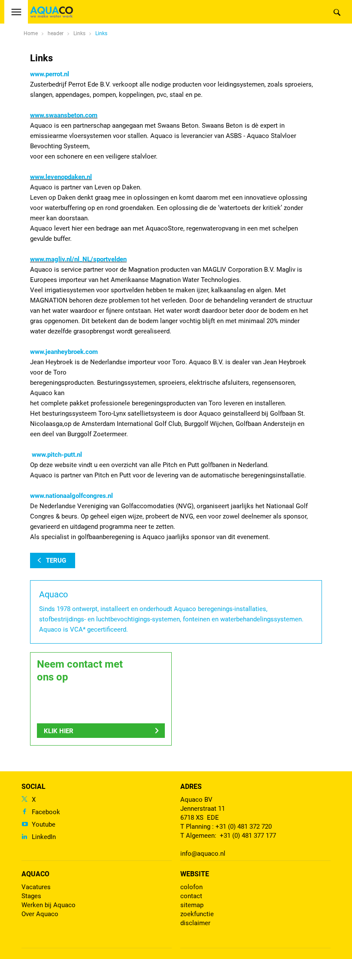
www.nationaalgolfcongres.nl (71, 496)
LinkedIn (44, 837)
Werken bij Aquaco (48, 905)
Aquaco (35, 874)
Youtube (43, 824)
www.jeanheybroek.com (64, 352)
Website (194, 874)
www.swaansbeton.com (63, 115)
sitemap (191, 905)
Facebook (46, 812)
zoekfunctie (197, 914)
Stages (31, 896)
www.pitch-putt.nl (57, 455)
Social (33, 786)
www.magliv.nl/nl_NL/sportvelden (78, 259)
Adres (191, 786)
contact (191, 896)
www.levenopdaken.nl (61, 177)
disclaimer (195, 923)
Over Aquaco (39, 914)
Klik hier (58, 731)
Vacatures (36, 887)
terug (56, 560)
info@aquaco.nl (202, 853)
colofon (191, 887)
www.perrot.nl (49, 74)
